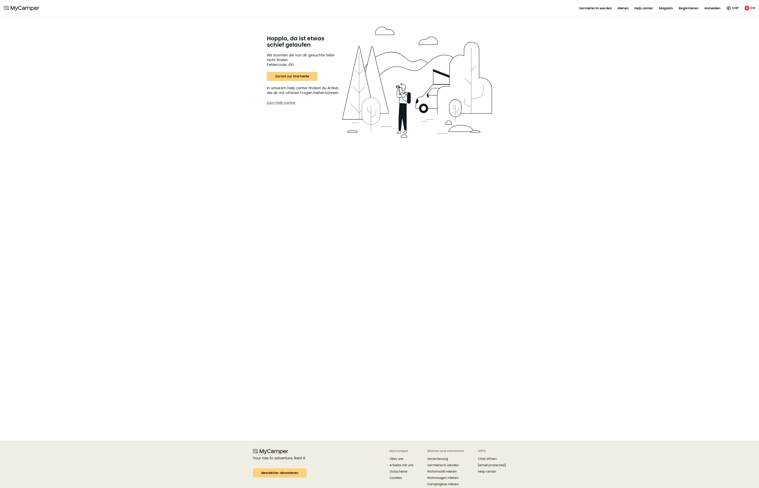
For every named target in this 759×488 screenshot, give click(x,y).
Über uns (396, 459)
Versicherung (437, 459)
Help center (643, 8)
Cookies (396, 478)
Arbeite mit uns (401, 465)
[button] (732, 8)
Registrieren (688, 8)
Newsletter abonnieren (279, 473)
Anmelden (712, 8)
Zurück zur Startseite (292, 76)
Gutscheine (398, 471)
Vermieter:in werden (595, 8)
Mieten (623, 8)
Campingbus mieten (443, 484)
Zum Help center (281, 102)
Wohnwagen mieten (443, 478)
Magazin (666, 8)
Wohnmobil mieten (442, 471)
